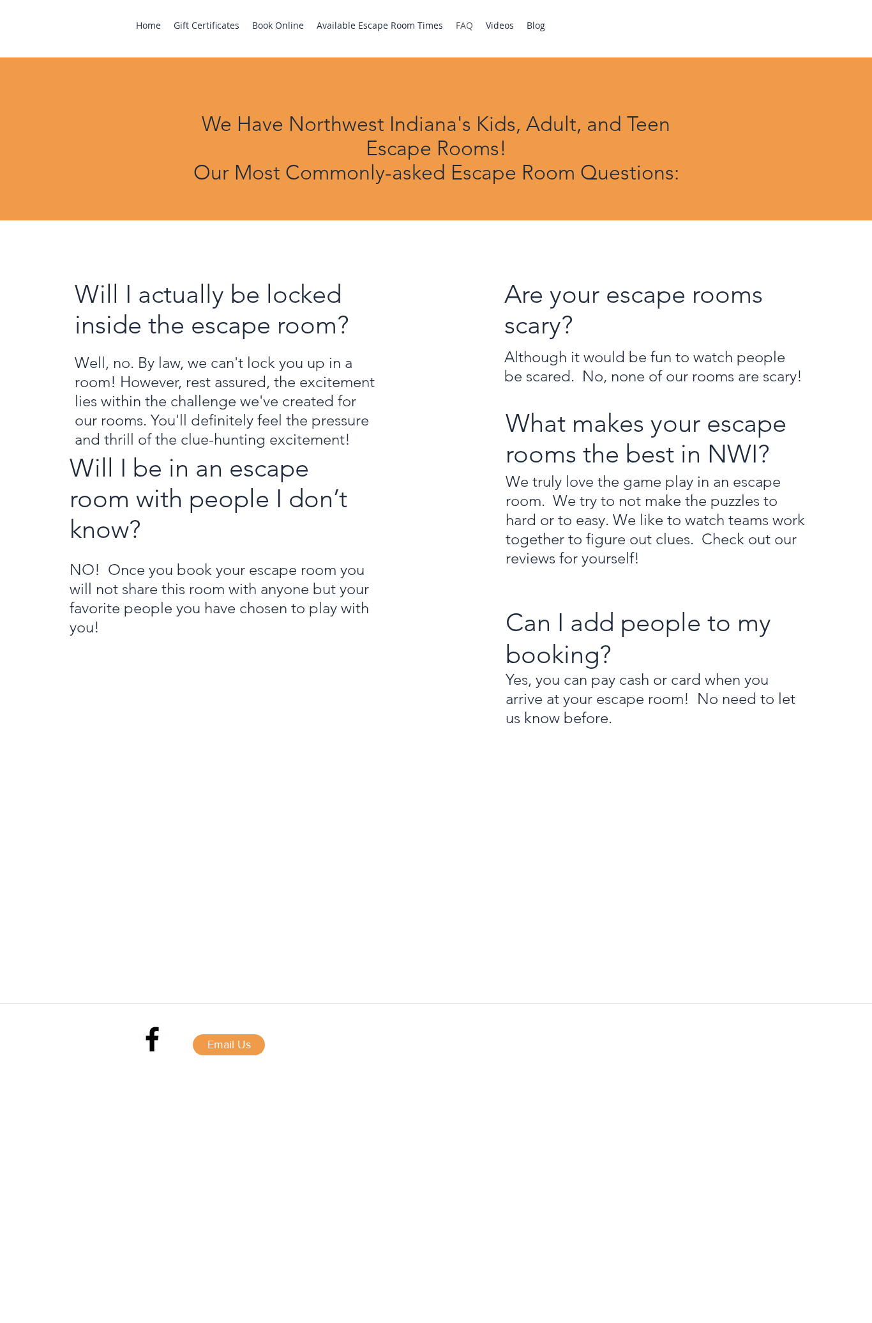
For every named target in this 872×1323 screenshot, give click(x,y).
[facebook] (152, 1039)
